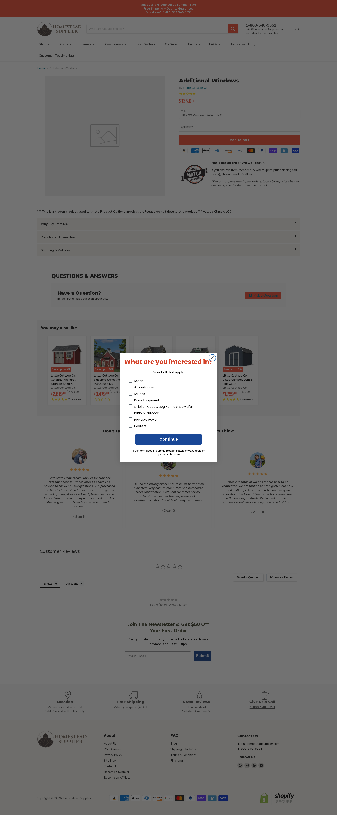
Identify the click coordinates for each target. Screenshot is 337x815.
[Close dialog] (212, 357)
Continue (168, 439)
